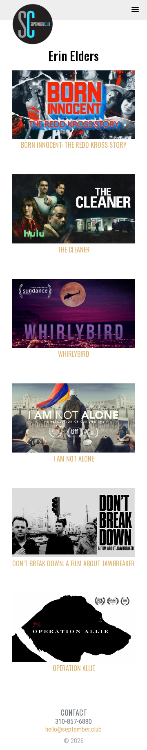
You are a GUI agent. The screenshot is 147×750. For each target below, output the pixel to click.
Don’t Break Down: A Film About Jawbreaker (73, 563)
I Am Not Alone (73, 459)
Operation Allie (74, 668)
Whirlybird (73, 354)
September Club (36, 24)
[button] (135, 10)
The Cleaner (74, 250)
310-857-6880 (73, 721)
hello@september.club (73, 729)
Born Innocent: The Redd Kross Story (74, 145)
